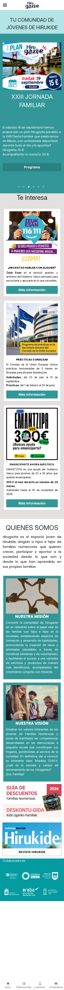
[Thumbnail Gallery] (31, 801)
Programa (32, 167)
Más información (32, 290)
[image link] (32, 4)
